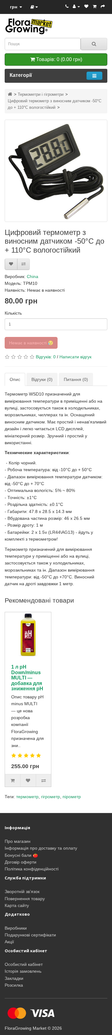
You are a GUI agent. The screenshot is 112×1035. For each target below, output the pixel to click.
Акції (9, 941)
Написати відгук (75, 356)
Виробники (16, 928)
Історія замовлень (23, 971)
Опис (15, 379)
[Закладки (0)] (86, 6)
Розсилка (14, 985)
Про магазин (17, 841)
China (32, 276)
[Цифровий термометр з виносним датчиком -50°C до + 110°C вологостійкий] (56, 171)
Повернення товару (25, 898)
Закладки (14, 978)
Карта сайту (17, 905)
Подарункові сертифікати (30, 934)
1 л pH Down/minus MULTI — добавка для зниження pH (27, 677)
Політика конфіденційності (31, 868)
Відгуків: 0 (46, 356)
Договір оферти (20, 862)
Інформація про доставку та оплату (41, 848)
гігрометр (50, 796)
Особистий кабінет (24, 964)
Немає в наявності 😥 (31, 342)
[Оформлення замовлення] (103, 6)
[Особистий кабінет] (76, 6)
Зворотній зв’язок (22, 891)
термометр (27, 796)
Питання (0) (76, 379)
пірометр (72, 796)
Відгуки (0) (42, 379)
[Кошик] (94, 6)
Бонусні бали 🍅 (21, 855)
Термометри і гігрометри (40, 94)
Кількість (13, 313)
